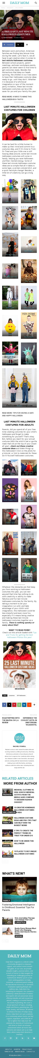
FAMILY (6, 822)
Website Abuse (19, 1051)
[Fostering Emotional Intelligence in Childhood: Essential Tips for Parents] (19, 889)
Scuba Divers (29, 201)
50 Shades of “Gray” (29, 527)
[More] (27, 45)
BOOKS (18, 936)
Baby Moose (29, 281)
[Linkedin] (24, 705)
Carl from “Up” (10, 201)
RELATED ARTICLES (17, 778)
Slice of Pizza (28, 337)
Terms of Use (8, 1051)
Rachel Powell (7, 37)
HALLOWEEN (19, 8)
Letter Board (29, 500)
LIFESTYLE (20, 922)
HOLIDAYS (10, 8)
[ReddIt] (29, 705)
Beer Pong (10, 473)
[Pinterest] (14, 705)
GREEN (6, 845)
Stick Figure (10, 308)
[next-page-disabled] (7, 862)
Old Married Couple (10, 553)
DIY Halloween (21, 695)
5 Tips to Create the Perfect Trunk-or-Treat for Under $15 (23, 833)
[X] (9, 705)
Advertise (17, 1049)
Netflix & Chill (10, 523)
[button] (36, 3)
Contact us (31, 1051)
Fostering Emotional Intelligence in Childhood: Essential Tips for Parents (18, 907)
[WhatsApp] (19, 705)
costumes (12, 695)
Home (3, 8)
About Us (8, 1049)
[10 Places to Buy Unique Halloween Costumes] (7, 854)
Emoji (10, 334)
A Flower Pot (10, 363)
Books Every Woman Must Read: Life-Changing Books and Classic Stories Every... (25, 931)
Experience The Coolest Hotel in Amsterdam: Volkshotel (29, 721)
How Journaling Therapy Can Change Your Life (25, 919)
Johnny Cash (10, 254)
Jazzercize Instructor (10, 277)
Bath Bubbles (28, 251)
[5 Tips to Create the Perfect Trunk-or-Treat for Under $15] (7, 833)
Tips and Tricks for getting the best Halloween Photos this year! (21, 634)
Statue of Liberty (28, 362)
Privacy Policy (27, 1049)
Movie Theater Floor (10, 500)
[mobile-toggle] (3, 3)
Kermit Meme (29, 580)
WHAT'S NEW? (13, 873)
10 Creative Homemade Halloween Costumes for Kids (24, 810)
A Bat (10, 580)
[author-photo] (19, 743)
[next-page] (7, 941)
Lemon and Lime (29, 308)
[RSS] (22, 1038)
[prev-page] (3, 862)
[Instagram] (11, 1038)
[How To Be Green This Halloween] (7, 843)
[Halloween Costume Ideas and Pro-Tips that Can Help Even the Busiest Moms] (7, 820)
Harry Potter (29, 228)
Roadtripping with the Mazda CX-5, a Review (11, 720)
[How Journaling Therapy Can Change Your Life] (7, 921)
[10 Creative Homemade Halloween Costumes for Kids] (7, 810)
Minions (19, 406)
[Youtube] (34, 1038)
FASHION (7, 794)
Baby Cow (10, 228)
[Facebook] (4, 705)
